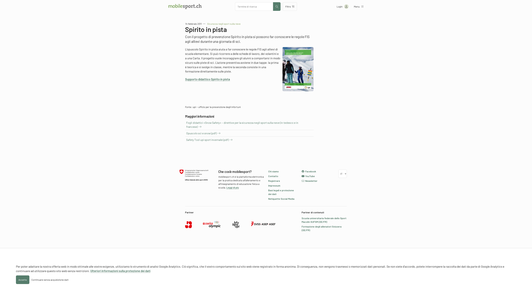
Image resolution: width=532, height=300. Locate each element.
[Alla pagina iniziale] (185, 6)
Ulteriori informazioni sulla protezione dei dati (120, 271)
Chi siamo (273, 171)
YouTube (310, 176)
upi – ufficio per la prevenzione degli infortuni (217, 106)
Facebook (310, 171)
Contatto (273, 176)
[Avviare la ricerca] (277, 6)
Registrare (274, 180)
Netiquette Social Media (281, 198)
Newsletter (311, 180)
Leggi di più (232, 187)
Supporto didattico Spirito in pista (207, 79)
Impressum (274, 185)
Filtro (288, 6)
